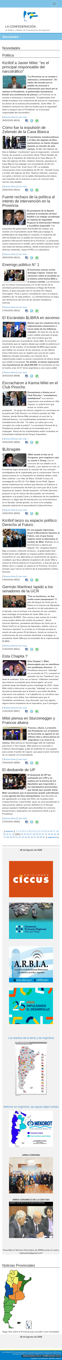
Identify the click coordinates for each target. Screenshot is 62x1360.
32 (46, 834)
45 (29, 837)
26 (28, 834)
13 (42, 831)
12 (39, 831)
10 (33, 831)
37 (4, 837)
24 (22, 834)
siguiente (52, 837)
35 (55, 834)
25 (25, 834)
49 (41, 837)
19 (4, 834)
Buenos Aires (9, 117)
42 (20, 837)
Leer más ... (23, 117)
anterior (9, 831)
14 (45, 831)
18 (57, 831)
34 (52, 834)
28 (34, 834)
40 (13, 837)
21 (10, 834)
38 (7, 837)
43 (23, 837)
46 (32, 837)
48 (38, 837)
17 (54, 831)
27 (31, 834)
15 (48, 831)
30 (40, 834)
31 (43, 834)
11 (36, 831)
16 (51, 831)
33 (49, 834)
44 (26, 837)
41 (16, 837)
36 (58, 834)
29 (37, 834)
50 (44, 837)
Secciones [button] (10, 37)
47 (35, 837)
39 (10, 837)
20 (7, 834)
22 (13, 834)
